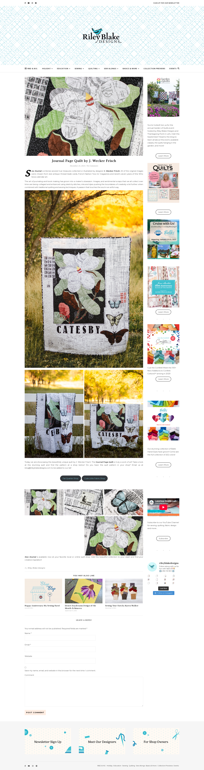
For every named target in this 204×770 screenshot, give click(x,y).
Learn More (163, 156)
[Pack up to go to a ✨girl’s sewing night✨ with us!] (173, 576)
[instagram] (32, 3)
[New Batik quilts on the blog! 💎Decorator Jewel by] (165, 576)
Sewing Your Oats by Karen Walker (121, 606)
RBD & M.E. (33, 68)
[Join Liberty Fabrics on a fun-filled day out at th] (149, 579)
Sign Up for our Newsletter (166, 3)
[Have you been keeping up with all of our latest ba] (165, 583)
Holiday (46, 68)
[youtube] (29, 3)
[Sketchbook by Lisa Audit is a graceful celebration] (173, 583)
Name (28, 633)
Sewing (78, 68)
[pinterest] (36, 3)
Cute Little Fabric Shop (94, 478)
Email (28, 645)
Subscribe (163, 538)
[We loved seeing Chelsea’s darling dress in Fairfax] (149, 576)
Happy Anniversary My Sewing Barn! (42, 606)
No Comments (92, 166)
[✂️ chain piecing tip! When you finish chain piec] (157, 576)
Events (172, 68)
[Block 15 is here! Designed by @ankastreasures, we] (149, 583)
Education (62, 68)
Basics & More (130, 68)
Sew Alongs (110, 68)
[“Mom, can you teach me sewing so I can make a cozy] (157, 583)
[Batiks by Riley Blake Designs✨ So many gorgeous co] (157, 579)
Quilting (93, 68)
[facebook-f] (25, 3)
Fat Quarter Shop (70, 478)
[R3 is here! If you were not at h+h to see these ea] (165, 579)
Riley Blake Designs (36, 568)
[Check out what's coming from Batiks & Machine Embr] (173, 579)
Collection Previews (154, 68)
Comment (29, 675)
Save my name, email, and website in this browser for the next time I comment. (60, 670)
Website (28, 656)
